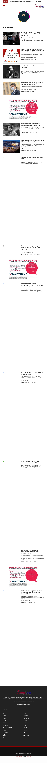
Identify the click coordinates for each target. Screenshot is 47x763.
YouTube (36, 749)
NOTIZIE (4, 730)
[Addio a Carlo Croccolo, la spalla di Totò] (11, 199)
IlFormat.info (26, 751)
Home (10, 749)
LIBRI (22, 77)
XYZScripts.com (29, 756)
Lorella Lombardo (24, 132)
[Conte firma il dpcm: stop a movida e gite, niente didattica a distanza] (11, 88)
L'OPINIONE (5, 725)
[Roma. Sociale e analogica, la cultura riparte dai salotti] (11, 503)
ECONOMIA (5, 718)
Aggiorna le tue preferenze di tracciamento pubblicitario (23, 753)
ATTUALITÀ (26, 713)
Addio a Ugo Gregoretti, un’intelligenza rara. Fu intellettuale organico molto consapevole (32, 285)
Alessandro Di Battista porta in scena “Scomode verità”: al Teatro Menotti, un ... (32, 34)
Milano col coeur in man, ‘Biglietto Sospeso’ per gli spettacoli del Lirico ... (32, 50)
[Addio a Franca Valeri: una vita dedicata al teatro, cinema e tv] (11, 129)
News (5, 1)
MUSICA (25, 728)
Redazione (23, 59)
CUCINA (4, 717)
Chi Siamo (14, 749)
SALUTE (25, 732)
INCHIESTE (26, 722)
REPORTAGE (5, 732)
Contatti (23, 749)
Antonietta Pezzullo (24, 76)
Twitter (32, 749)
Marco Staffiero (24, 165)
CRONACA (26, 715)
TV (3, 737)
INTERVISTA (5, 723)
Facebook (28, 749)
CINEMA (37, 76)
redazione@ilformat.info (25, 706)
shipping (4, 734)
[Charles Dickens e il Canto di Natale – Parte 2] (11, 71)
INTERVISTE (26, 723)
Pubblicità (19, 749)
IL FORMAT (34, 150)
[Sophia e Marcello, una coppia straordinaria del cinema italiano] (3, 246)
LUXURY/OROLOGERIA (7, 727)
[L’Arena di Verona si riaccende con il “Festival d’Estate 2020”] (11, 146)
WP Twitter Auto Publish (19, 756)
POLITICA (34, 91)
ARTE (25, 711)
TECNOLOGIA (26, 735)
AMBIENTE (5, 711)
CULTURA (41, 76)
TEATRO (34, 59)
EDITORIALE (26, 718)
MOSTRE (25, 727)
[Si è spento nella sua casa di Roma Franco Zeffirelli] (11, 414)
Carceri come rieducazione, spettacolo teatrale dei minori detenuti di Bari (30, 551)
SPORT (25, 734)
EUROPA (25, 720)
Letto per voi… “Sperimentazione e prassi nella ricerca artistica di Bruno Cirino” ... (32, 592)
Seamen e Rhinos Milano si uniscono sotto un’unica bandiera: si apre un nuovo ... (26, 1)
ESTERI (4, 720)
